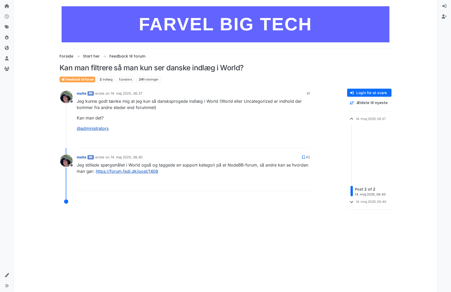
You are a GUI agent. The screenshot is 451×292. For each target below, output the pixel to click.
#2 (308, 157)
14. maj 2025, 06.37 (126, 93)
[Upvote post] (287, 142)
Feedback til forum (79, 79)
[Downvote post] (305, 142)
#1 (308, 93)
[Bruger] (6, 58)
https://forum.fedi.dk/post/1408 (127, 171)
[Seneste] (6, 17)
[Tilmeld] (444, 17)
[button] (6, 275)
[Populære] (6, 37)
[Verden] (6, 48)
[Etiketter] (6, 27)
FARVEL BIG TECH (225, 24)
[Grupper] (6, 69)
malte (81, 93)
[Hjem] (6, 6)
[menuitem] (444, 6)
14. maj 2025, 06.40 (127, 157)
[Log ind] (444, 6)
